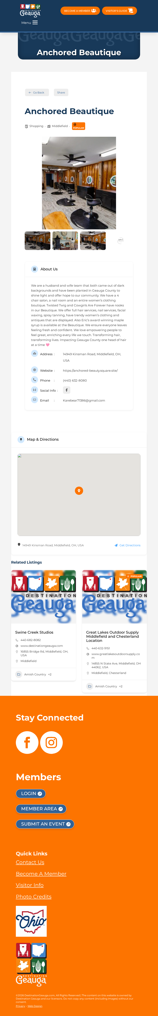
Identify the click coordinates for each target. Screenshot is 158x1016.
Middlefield (60, 126)
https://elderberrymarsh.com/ (116, 646)
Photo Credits (33, 896)
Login (28, 793)
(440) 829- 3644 (106, 640)
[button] (31, 183)
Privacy (20, 1006)
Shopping (36, 126)
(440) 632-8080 (75, 380)
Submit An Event (43, 824)
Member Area (39, 809)
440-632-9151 (33, 648)
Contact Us (30, 862)
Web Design (35, 1006)
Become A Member (41, 874)
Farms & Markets (111, 674)
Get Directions (130, 545)
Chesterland (50, 673)
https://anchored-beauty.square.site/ (90, 371)
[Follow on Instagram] (51, 742)
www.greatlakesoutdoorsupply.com (48, 656)
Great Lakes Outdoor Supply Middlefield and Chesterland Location (45, 636)
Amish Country (39, 686)
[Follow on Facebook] (27, 742)
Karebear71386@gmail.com (84, 400)
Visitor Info (30, 885)
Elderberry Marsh (106, 632)
